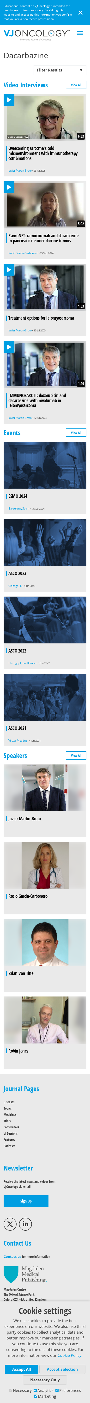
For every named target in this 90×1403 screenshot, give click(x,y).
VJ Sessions (11, 1133)
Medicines (10, 1114)
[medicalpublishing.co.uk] (25, 1274)
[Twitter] (10, 1224)
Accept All (21, 1369)
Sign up (26, 1201)
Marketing (47, 1396)
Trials (7, 1121)
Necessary (22, 1390)
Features (9, 1139)
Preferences (70, 1390)
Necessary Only (45, 1380)
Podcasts (9, 1146)
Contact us (12, 1256)
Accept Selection (62, 1369)
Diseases (9, 1102)
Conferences (11, 1127)
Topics (8, 1108)
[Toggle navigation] (80, 33)
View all (76, 85)
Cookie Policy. (70, 1355)
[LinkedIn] (25, 1224)
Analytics (45, 1390)
